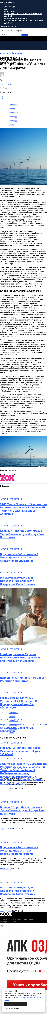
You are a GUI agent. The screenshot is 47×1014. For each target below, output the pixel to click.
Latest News (9, 11)
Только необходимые (12, 1008)
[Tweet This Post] (25, 98)
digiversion (6, 84)
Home (6, 9)
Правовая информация (16, 18)
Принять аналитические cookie (15, 1004)
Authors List (9, 7)
